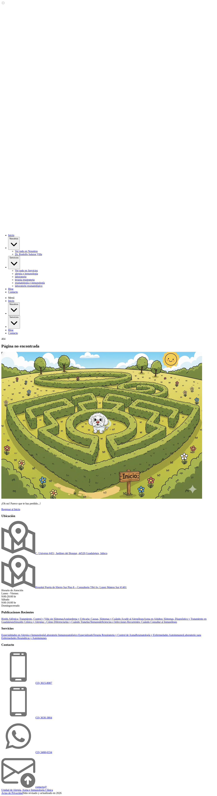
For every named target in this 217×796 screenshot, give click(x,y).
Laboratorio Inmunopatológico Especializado (69, 635)
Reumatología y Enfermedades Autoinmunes (159, 635)
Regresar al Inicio (10, 509)
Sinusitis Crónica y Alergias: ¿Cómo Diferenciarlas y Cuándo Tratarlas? (52, 621)
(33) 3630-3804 (43, 717)
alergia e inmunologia (26, 273)
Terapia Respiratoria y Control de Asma (114, 635)
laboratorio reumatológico (28, 285)
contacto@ (41, 786)
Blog (10, 288)
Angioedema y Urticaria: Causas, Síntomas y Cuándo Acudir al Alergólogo (104, 618)
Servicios (14, 257)
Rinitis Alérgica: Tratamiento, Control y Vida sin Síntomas (32, 618)
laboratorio (20, 276)
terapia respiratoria (25, 279)
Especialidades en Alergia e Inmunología (23, 635)
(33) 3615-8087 (43, 682)
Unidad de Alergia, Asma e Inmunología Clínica (27, 790)
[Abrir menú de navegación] (108, 229)
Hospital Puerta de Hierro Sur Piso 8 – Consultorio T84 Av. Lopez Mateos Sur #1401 (81, 587)
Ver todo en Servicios (26, 270)
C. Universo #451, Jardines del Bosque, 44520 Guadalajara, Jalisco (71, 553)
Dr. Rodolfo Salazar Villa (28, 254)
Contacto (13, 292)
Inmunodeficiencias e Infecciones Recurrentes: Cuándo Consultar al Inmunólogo (134, 621)
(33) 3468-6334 (43, 752)
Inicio (11, 235)
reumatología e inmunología (30, 282)
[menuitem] (115, 251)
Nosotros (13, 238)
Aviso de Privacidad (12, 793)
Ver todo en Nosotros (26, 251)
